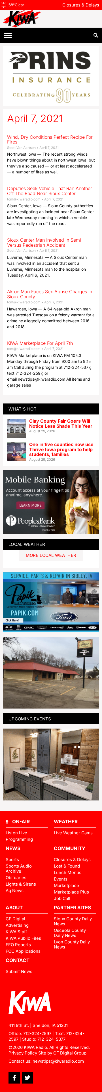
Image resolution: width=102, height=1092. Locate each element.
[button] (7, 35)
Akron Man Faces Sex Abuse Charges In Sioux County (49, 294)
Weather (66, 821)
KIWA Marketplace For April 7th (40, 343)
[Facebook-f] (14, 1078)
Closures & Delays (80, 5)
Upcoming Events (29, 719)
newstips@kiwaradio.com (58, 1061)
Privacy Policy (22, 1053)
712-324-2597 (37, 1033)
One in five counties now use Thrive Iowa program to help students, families (61, 449)
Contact (17, 960)
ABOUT (14, 907)
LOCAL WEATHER (26, 544)
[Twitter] (27, 1078)
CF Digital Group (69, 1053)
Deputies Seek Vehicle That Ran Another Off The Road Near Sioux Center (49, 191)
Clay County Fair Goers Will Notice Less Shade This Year (60, 423)
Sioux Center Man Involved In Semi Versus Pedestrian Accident (44, 242)
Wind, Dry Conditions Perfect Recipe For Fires (50, 139)
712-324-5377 (51, 1039)
